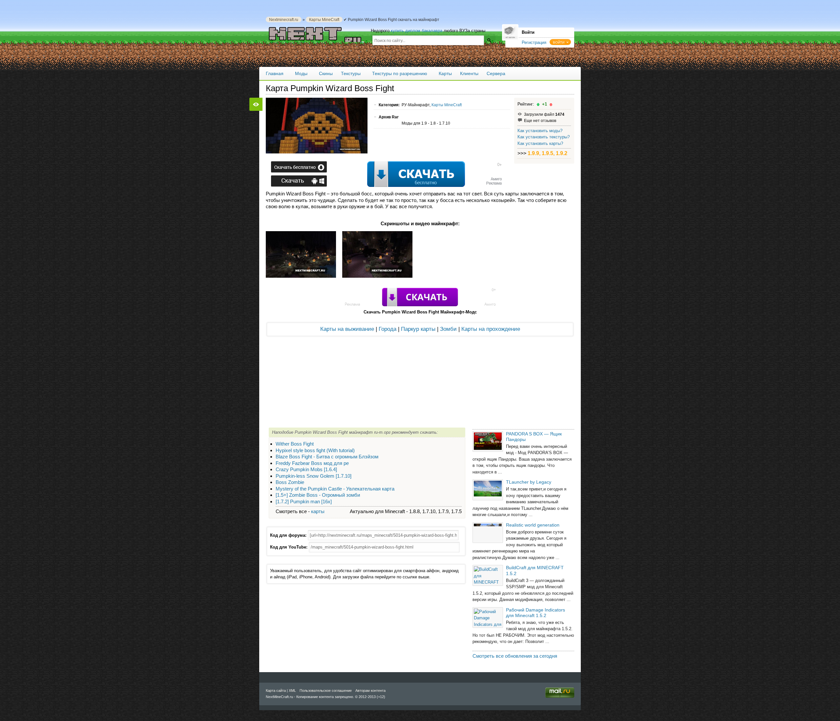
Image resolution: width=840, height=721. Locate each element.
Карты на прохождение (490, 329)
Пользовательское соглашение (326, 690)
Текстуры (351, 73)
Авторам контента (370, 690)
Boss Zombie (290, 482)
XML (292, 690)
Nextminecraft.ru (283, 19)
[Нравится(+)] (538, 104)
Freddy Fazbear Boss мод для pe (312, 463)
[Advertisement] (385, 175)
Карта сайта (276, 690)
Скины (326, 73)
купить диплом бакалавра (416, 30)
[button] (560, 42)
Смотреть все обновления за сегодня (514, 656)
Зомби (448, 329)
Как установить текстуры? (543, 136)
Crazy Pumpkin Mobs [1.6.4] (306, 469)
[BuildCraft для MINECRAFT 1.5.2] (488, 575)
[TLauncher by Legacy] (488, 490)
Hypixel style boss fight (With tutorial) (315, 450)
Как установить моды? (539, 130)
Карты (445, 73)
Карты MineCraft (324, 19)
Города (387, 329)
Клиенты (469, 73)
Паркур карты (418, 329)
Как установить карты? (540, 143)
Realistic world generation (532, 525)
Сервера (496, 73)
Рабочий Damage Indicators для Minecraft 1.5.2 (535, 612)
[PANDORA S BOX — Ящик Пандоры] (488, 441)
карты (318, 511)
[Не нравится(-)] (551, 104)
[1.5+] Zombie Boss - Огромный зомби (318, 495)
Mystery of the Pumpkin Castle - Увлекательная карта (335, 488)
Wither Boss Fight (295, 444)
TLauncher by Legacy (528, 482)
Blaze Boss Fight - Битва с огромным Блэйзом (327, 456)
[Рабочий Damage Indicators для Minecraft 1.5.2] (488, 618)
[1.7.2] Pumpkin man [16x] (304, 501)
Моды (301, 73)
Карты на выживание (347, 329)
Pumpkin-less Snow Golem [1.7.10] (313, 476)
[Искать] (489, 40)
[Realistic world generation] (488, 533)
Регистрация (534, 42)
